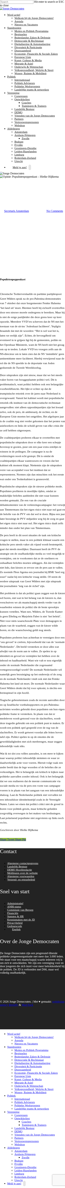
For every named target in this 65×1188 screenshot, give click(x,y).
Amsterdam (20, 131)
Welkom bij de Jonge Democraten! (34, 18)
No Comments (54, 211)
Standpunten (13, 27)
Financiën (12, 913)
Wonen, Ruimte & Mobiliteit (30, 73)
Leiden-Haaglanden (25, 151)
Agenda (18, 21)
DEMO (18, 112)
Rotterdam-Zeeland (25, 157)
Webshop (19, 125)
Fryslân (18, 144)
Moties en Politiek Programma (31, 31)
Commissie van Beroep (20, 909)
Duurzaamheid (22, 50)
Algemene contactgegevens (22, 863)
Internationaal (22, 79)
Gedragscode (14, 926)
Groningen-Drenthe (25, 148)
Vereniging (13, 92)
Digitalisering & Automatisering (32, 44)
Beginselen (20, 34)
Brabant (18, 141)
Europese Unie (22, 57)
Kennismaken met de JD (21, 919)
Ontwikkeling (21, 99)
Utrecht (18, 1180)
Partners (18, 118)
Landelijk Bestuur (24, 109)
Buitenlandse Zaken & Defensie (32, 37)
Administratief (15, 903)
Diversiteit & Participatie (28, 47)
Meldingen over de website (22, 873)
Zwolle (25, 138)
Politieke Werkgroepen (27, 86)
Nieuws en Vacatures (26, 24)
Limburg (19, 154)
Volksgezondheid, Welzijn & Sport (33, 70)
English (16, 929)
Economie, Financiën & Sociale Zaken (36, 53)
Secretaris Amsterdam (16, 211)
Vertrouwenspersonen (26, 122)
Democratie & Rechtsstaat (29, 40)
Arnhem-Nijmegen (24, 135)
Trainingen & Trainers (34, 105)
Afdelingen (13, 128)
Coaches (26, 102)
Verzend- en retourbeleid (21, 879)
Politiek (11, 76)
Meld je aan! (20, 167)
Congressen (21, 96)
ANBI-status (14, 906)
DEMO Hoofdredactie (19, 869)
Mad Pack (27, 1004)
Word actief (13, 14)
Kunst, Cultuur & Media (28, 60)
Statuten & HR (15, 916)
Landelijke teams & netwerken (31, 89)
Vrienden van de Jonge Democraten (34, 115)
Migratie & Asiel (23, 63)
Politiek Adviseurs (24, 83)
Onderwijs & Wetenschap (28, 66)
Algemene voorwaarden (20, 876)
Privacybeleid (15, 922)
